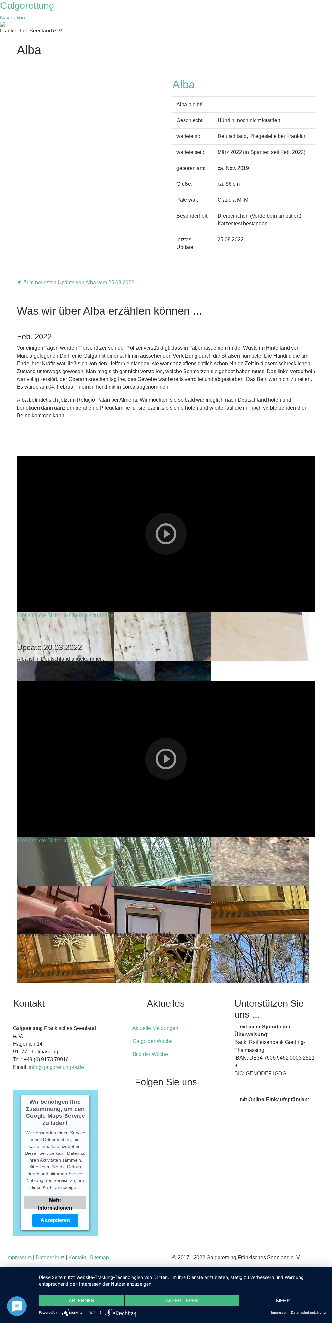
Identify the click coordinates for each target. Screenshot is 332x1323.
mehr (283, 1300)
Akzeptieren (55, 1220)
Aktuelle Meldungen (155, 1028)
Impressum (19, 1257)
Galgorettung (28, 5)
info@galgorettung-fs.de (56, 1067)
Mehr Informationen (55, 1203)
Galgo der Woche (153, 1041)
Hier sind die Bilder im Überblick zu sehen (65, 615)
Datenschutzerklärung (308, 1312)
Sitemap (99, 1257)
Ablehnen (81, 1300)
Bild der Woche (150, 1054)
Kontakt (77, 1257)
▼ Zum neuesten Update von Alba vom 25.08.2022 (75, 282)
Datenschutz (50, 1257)
